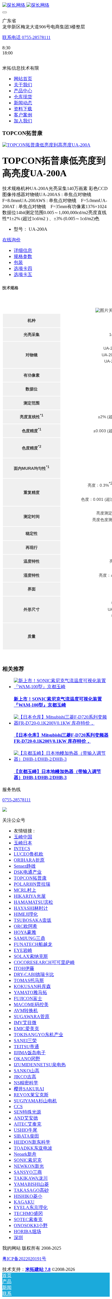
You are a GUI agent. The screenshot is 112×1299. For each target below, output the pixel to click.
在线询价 (11, 239)
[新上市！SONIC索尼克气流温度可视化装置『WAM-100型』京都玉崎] (62, 686)
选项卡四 (23, 268)
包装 (18, 262)
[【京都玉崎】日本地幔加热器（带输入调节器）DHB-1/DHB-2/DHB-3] (62, 759)
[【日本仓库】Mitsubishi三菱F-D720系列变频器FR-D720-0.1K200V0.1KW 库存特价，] (62, 723)
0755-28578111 (16, 799)
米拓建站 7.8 (38, 1269)
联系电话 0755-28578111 (26, 37)
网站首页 (23, 78)
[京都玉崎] (56, 5)
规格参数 (23, 256)
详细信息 (23, 250)
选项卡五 (23, 274)
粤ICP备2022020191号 (24, 1258)
